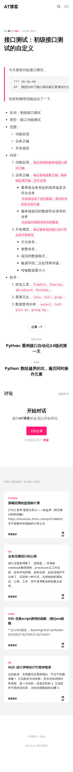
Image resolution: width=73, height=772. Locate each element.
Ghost (32, 745)
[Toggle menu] (66, 6)
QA (16, 31)
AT (9, 31)
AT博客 (11, 6)
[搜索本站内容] (59, 6)
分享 (34, 327)
